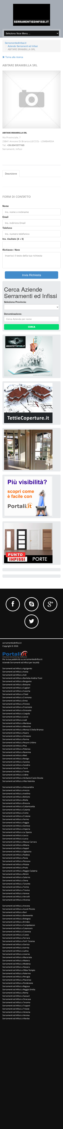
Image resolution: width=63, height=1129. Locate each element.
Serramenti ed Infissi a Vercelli (16, 896)
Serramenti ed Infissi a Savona (16, 761)
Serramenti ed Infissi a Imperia (16, 829)
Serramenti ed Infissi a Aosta (15, 671)
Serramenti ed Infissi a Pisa (14, 745)
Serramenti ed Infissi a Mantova (16, 723)
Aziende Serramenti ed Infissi (23, 46)
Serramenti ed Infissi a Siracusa (16, 999)
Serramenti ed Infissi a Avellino (16, 793)
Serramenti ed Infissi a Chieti (15, 694)
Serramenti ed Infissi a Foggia (15, 822)
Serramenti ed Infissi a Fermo (15, 819)
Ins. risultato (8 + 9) (13, 238)
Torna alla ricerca (14, 57)
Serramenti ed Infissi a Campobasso (18, 925)
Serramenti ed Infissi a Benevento (17, 915)
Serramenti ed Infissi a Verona (16, 1015)
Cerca (31, 326)
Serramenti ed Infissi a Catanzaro (17, 928)
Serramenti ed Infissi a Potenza (16, 749)
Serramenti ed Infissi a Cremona (17, 697)
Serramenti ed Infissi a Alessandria (18, 787)
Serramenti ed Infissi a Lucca (15, 838)
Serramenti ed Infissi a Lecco (15, 835)
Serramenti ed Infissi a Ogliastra (16, 851)
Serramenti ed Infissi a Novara (16, 967)
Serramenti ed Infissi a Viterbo (16, 1018)
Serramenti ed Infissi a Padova (16, 854)
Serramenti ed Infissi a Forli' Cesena (18, 941)
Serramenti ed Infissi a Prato (15, 867)
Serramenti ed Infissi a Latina (15, 950)
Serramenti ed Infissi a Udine (15, 774)
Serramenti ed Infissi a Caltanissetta (18, 806)
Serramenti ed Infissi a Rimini (15, 874)
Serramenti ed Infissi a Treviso (16, 890)
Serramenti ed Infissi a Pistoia (15, 864)
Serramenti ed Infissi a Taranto (16, 883)
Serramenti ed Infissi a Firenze (16, 703)
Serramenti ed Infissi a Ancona (16, 905)
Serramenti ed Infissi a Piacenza (16, 979)
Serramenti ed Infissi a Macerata (17, 957)
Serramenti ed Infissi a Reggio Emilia (18, 989)
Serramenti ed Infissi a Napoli (15, 848)
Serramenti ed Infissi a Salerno (16, 877)
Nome (5, 206)
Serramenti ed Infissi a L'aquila (16, 713)
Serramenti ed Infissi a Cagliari (16, 687)
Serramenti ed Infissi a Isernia (15, 947)
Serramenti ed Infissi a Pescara (16, 861)
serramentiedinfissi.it (11, 642)
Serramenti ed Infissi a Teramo (16, 1002)
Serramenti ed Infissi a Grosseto (16, 710)
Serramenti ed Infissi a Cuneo (15, 934)
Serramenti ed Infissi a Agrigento (17, 668)
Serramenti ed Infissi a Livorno (16, 954)
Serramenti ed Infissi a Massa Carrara (19, 841)
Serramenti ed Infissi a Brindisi (16, 921)
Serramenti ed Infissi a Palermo (16, 973)
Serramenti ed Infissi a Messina (16, 726)
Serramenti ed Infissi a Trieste (15, 1008)
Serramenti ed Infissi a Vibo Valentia (18, 781)
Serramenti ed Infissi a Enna (15, 700)
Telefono (7, 227)
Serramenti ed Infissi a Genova (16, 825)
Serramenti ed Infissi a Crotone (16, 816)
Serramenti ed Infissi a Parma (15, 739)
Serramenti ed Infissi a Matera (16, 960)
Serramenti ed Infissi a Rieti (14, 755)
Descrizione (11, 173)
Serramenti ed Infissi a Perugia (16, 976)
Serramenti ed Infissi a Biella (15, 800)
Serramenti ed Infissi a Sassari (16, 996)
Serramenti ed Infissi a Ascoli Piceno (18, 909)
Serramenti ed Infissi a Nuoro (15, 732)
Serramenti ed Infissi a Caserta (16, 691)
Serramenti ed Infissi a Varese (15, 893)
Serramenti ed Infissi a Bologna (16, 918)
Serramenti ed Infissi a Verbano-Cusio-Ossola (22, 778)
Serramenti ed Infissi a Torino (15, 887)
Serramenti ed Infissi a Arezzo (15, 790)
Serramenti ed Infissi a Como (15, 812)
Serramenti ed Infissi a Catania (16, 809)
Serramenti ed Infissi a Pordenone (17, 983)
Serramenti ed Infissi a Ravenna (16, 752)
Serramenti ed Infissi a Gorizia (16, 944)
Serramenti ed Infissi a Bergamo (17, 681)
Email (5, 216)
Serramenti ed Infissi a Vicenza (16, 899)
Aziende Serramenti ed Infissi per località (20, 662)
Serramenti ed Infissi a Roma (15, 992)
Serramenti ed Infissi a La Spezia (17, 832)
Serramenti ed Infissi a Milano (15, 845)
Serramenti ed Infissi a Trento (15, 771)
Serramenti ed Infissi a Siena (15, 880)
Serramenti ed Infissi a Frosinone (17, 707)
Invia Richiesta (31, 275)
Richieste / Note (11, 249)
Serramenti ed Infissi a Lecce (15, 716)
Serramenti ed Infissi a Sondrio (16, 765)
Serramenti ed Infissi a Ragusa (16, 986)
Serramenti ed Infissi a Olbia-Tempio (18, 970)
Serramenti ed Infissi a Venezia (16, 1012)
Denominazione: (13, 313)
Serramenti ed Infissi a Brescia (16, 803)
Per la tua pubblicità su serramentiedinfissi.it (22, 659)
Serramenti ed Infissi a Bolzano (16, 684)
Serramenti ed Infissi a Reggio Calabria (19, 870)
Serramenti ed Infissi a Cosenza (16, 931)
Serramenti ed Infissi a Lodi (14, 720)
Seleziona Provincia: (15, 302)
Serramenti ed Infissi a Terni (15, 768)
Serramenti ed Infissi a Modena (16, 963)
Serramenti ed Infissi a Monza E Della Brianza (22, 729)
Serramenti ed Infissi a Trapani (16, 1005)
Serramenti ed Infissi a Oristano (16, 736)
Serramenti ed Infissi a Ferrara (16, 938)
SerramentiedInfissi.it (15, 42)
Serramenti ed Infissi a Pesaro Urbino (19, 742)
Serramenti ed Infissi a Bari (14, 912)
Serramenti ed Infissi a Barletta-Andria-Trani (22, 678)
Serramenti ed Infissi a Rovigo (15, 758)
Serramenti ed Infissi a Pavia (15, 858)
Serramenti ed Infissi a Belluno (16, 796)
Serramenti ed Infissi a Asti (14, 675)
